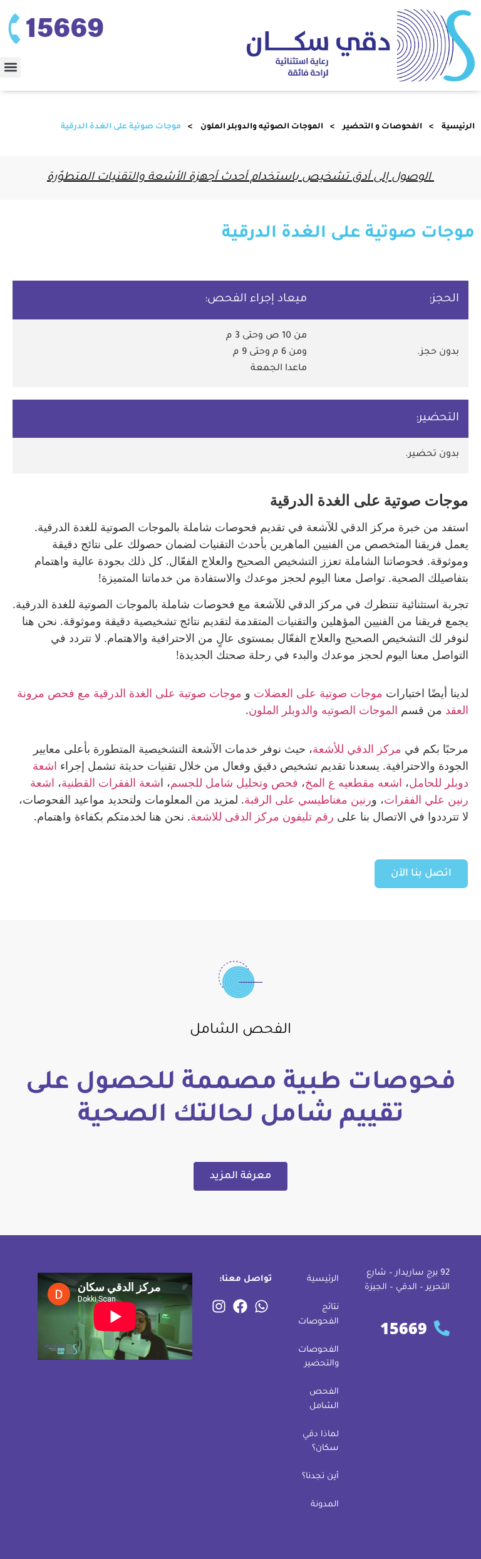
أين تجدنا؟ (320, 1476)
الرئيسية (458, 127)
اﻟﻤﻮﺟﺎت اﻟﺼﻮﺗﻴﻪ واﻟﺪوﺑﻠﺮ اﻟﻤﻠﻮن (261, 127)
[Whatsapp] (262, 1306)
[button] (10, 67)
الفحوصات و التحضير (382, 127)
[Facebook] (240, 1306)
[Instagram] (219, 1306)
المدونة (325, 1505)
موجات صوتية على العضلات (318, 692)
